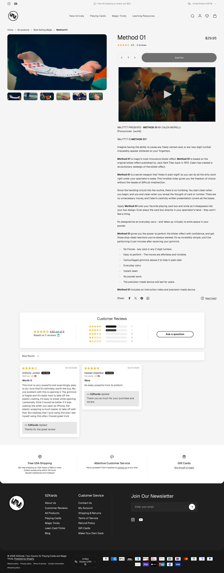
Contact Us (85, 503)
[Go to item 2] (31, 96)
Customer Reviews (56, 508)
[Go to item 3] (47, 96)
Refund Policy (86, 523)
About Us (50, 503)
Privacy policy (25, 564)
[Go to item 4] (63, 96)
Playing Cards (53, 518)
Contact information (56, 564)
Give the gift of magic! (184, 467)
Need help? (211, 298)
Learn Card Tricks (55, 528)
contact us (122, 467)
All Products (52, 513)
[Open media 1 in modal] (57, 62)
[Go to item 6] (96, 96)
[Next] (98, 67)
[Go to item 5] (80, 96)
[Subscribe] (192, 507)
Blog (47, 533)
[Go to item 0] (14, 96)
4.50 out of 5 (57, 331)
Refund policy (12, 564)
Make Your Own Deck (91, 533)
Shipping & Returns (89, 513)
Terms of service (39, 564)
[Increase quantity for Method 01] (135, 57)
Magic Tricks (52, 523)
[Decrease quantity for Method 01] (121, 57)
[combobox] (202, 3)
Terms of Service (88, 518)
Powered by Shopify (24, 558)
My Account (85, 508)
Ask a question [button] (175, 334)
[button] (95, 326)
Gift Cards (184, 463)
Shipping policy (13, 568)
